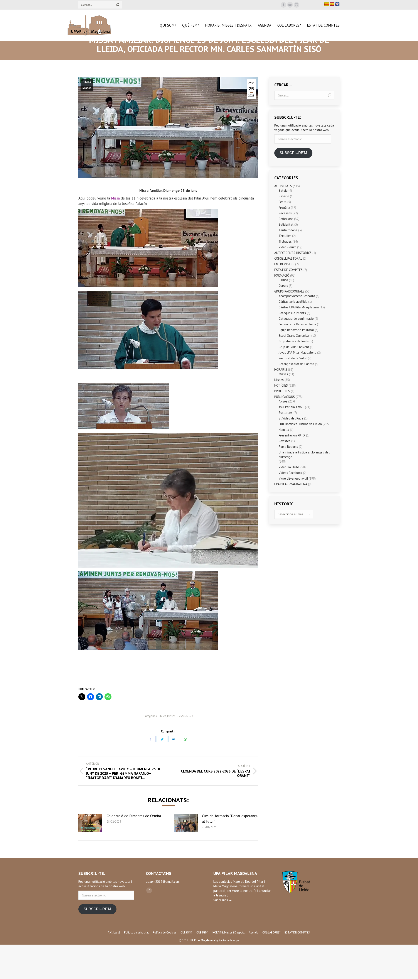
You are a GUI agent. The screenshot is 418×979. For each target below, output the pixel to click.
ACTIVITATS (283, 186)
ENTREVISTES (284, 264)
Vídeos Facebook (290, 473)
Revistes (284, 441)
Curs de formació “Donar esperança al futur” (230, 818)
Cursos (283, 286)
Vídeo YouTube (289, 467)
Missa (115, 198)
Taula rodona (288, 230)
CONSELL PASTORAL (288, 258)
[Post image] (90, 823)
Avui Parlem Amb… (291, 407)
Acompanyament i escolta (297, 296)
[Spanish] (332, 4)
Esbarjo (284, 196)
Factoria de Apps (229, 940)
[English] (337, 4)
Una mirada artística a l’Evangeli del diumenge (304, 454)
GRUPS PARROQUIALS (289, 291)
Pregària (284, 207)
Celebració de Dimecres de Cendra (134, 815)
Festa (283, 202)
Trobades (285, 241)
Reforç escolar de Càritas (296, 364)
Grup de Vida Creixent (294, 347)
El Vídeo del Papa (291, 418)
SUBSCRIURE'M (293, 153)
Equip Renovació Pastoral (296, 330)
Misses (87, 88)
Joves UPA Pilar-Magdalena (297, 352)
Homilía (284, 430)
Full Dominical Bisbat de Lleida (300, 424)
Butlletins (286, 413)
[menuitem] (168, 25)
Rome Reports (288, 447)
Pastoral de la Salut (293, 358)
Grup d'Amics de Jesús (294, 341)
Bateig (283, 190)
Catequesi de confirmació (296, 318)
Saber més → (222, 900)
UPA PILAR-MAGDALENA (290, 484)
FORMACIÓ (281, 275)
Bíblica (87, 82)
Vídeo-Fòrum (287, 247)
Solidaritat (286, 224)
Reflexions (286, 219)
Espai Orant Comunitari (294, 335)
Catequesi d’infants (292, 313)
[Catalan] (326, 4)
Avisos (283, 401)
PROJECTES (282, 391)
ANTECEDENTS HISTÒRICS (293, 253)
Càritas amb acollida (293, 301)
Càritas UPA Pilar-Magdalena (299, 307)
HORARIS (280, 369)
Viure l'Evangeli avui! (293, 478)
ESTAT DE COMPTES (288, 270)
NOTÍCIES (281, 385)
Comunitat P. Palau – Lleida (297, 324)
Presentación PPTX (292, 435)
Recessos (285, 213)
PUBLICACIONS (284, 397)
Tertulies (285, 236)
